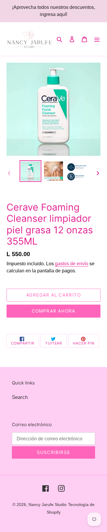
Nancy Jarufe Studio (48, 504)
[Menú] (97, 39)
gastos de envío (71, 263)
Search (20, 397)
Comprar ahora (53, 311)
